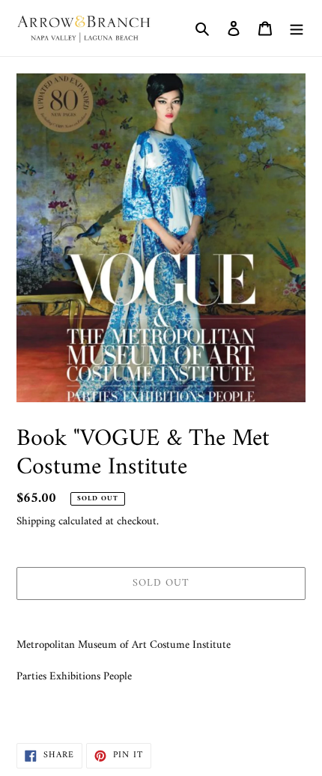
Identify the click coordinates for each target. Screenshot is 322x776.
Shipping (35, 522)
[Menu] (296, 28)
